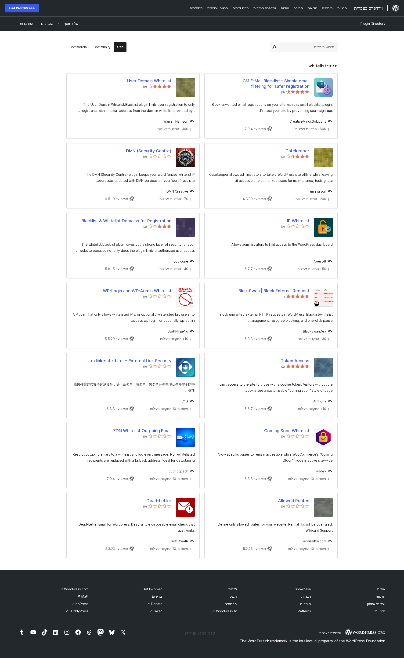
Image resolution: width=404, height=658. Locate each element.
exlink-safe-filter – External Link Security (131, 360)
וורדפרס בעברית (330, 633)
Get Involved (152, 589)
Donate (154, 604)
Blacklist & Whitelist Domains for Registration (126, 220)
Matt (82, 596)
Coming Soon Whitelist (286, 430)
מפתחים (231, 604)
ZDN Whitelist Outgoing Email (142, 430)
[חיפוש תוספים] (274, 47)
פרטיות (380, 611)
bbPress (80, 604)
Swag (156, 611)
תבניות (306, 596)
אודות (381, 589)
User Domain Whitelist (149, 80)
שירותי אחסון (376, 604)
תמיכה (232, 596)
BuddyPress (77, 611)
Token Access (295, 360)
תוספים (305, 604)
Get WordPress (22, 8)
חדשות (380, 596)
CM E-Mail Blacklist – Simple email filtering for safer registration (276, 83)
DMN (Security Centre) (148, 150)
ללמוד (232, 589)
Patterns (304, 611)
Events (157, 596)
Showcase (303, 589)
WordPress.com (74, 589)
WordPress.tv (224, 611)
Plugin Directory (373, 24)
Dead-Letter (159, 500)
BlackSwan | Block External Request (273, 290)
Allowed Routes (293, 500)
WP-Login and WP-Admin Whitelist (137, 290)
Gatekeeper (297, 150)
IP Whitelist (298, 220)
